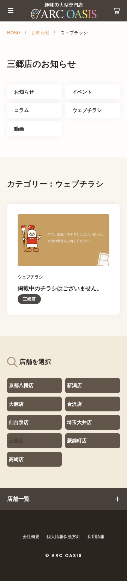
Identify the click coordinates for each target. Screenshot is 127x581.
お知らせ (40, 32)
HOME (14, 32)
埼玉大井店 (79, 422)
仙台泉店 (19, 422)
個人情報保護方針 (63, 536)
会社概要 (31, 536)
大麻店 (16, 404)
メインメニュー (10, 10)
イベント (82, 91)
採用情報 (95, 536)
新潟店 (74, 385)
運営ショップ (116, 10)
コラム (21, 110)
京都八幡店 (21, 385)
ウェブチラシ (87, 110)
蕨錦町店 (77, 440)
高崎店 (16, 459)
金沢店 (74, 404)
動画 (19, 128)
